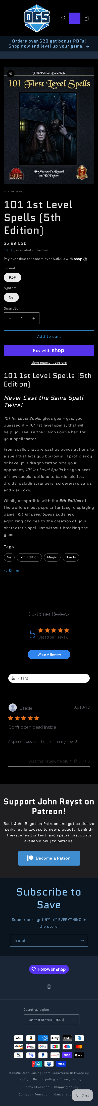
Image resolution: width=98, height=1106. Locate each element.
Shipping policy (66, 1087)
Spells (71, 557)
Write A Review (49, 654)
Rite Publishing (14, 191)
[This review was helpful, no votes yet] (75, 761)
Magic (52, 557)
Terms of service (37, 1087)
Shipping (9, 250)
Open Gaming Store (36, 1073)
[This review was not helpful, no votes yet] (84, 761)
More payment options (49, 363)
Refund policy (44, 1079)
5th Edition (29, 557)
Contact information (34, 1094)
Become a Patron (53, 858)
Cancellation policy (69, 1094)
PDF (12, 277)
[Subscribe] (82, 941)
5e (11, 297)
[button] (10, 18)
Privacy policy (70, 1079)
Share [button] (14, 570)
